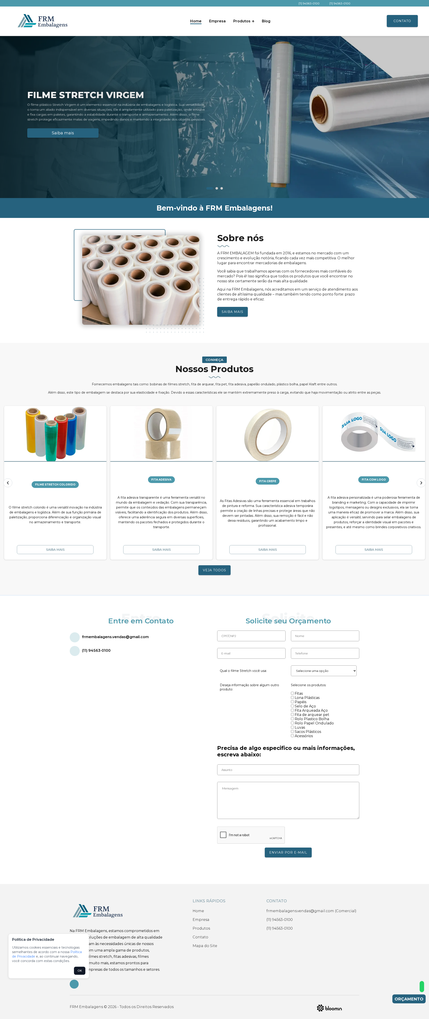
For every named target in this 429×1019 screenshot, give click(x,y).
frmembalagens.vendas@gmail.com (115, 637)
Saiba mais (63, 133)
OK (80, 970)
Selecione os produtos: (308, 685)
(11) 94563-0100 (309, 3)
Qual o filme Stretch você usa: (243, 671)
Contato (402, 21)
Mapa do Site (205, 946)
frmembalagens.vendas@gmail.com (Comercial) (311, 911)
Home (196, 21)
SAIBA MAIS (232, 312)
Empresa (217, 21)
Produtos (242, 21)
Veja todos (214, 570)
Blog (266, 21)
